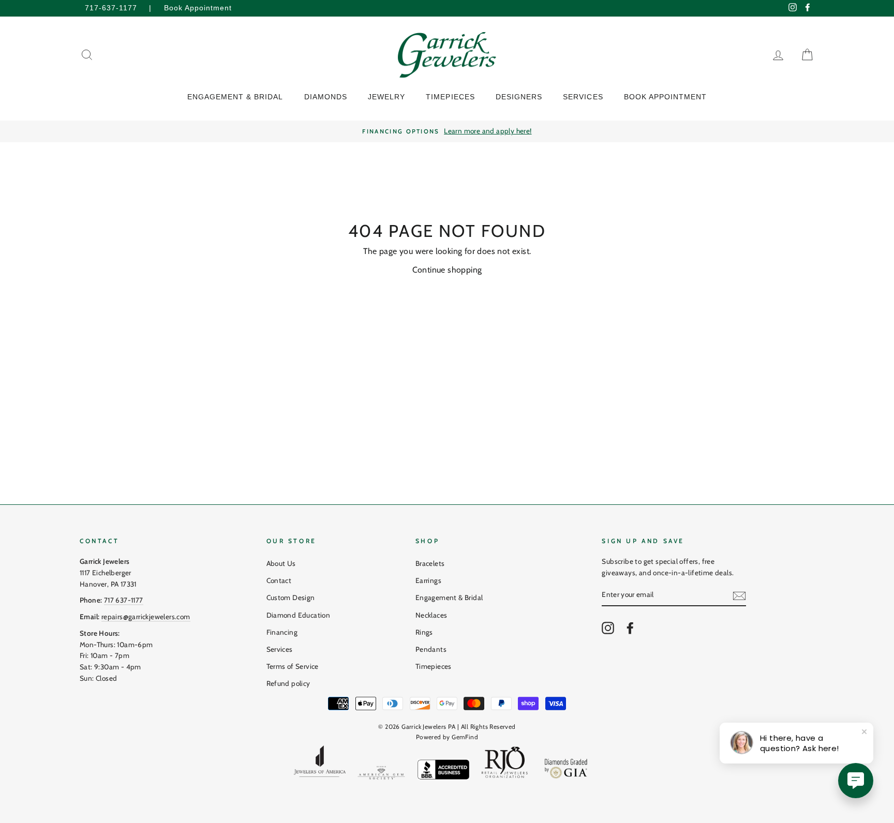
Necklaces (431, 615)
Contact (279, 580)
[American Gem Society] (381, 775)
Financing (282, 632)
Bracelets (430, 563)
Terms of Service (292, 666)
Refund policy (288, 683)
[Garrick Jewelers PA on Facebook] (630, 628)
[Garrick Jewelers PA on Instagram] (608, 628)
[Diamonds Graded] (566, 770)
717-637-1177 (111, 8)
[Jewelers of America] (320, 764)
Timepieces (433, 666)
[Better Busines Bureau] (443, 771)
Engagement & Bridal (449, 597)
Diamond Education (298, 615)
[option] (447, 131)
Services (279, 649)
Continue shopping (447, 270)
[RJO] (505, 764)
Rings (424, 632)
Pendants (430, 649)
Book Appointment (198, 8)
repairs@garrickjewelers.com (145, 616)
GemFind (465, 737)
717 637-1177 (123, 600)
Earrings (428, 580)
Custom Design (290, 597)
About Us (281, 563)
